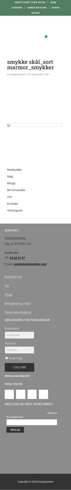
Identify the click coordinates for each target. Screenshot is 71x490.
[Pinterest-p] (43, 394)
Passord (10, 343)
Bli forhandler (16, 190)
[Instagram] (32, 394)
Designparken (18, 74)
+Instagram (15, 210)
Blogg (11, 183)
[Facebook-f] (20, 394)
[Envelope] (9, 394)
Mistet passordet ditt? (17, 376)
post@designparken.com (30, 264)
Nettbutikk (14, 170)
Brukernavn (12, 328)
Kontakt (12, 203)
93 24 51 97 (17, 258)
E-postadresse (15, 417)
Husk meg (15, 358)
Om (9, 197)
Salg (10, 176)
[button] (29, 38)
